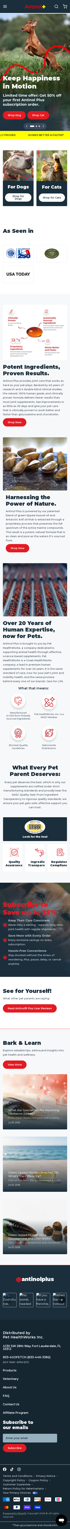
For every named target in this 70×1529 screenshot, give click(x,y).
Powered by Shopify (14, 1513)
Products (10, 1370)
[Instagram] (19, 1469)
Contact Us (11, 1404)
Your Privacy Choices (17, 1492)
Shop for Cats (52, 197)
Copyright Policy (14, 1480)
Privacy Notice (45, 1476)
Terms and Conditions (17, 1476)
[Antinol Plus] (35, 6)
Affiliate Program (15, 1412)
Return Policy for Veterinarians (23, 1488)
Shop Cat (38, 115)
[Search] (55, 6)
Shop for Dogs (18, 197)
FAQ (6, 1396)
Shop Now (15, 422)
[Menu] (6, 6)
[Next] (43, 126)
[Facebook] (4, 1469)
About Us (10, 1387)
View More (15, 1064)
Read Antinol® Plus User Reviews (30, 1008)
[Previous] (27, 126)
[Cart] (63, 6)
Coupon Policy (38, 1480)
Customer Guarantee (16, 1484)
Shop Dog (14, 115)
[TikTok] (12, 1469)
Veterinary (10, 1379)
